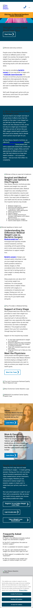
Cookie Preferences (16, 594)
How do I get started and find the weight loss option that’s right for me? (15, 550)
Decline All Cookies (16, 599)
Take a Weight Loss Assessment (15, 520)
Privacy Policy (23, 590)
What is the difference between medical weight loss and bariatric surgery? (16, 538)
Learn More (10, 423)
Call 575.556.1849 (10, 512)
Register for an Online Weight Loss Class (15, 504)
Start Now (8, 34)
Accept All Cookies (16, 604)
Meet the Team (11, 372)
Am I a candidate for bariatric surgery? (16, 547)
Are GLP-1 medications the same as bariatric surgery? (15, 543)
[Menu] (29, 7)
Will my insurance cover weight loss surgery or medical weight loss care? (15, 559)
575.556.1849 (25, 7)
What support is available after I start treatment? (16, 554)
